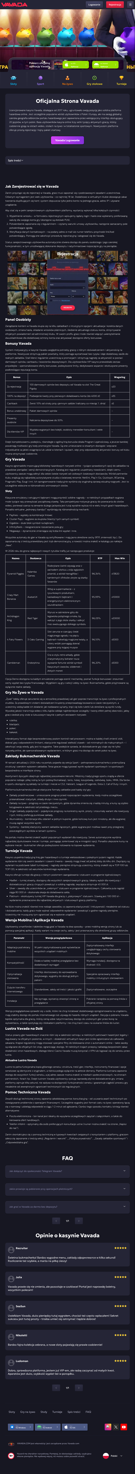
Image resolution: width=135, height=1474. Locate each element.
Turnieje (57, 1411)
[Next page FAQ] (79, 1221)
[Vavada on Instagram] (108, 1427)
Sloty (12, 1411)
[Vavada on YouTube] (124, 1427)
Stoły (43, 1411)
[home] (14, 5)
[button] (131, 40)
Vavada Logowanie (67, 140)
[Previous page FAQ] (56, 1221)
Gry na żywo (27, 1411)
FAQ (88, 1411)
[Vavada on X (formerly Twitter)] (116, 1427)
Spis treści (74, 1411)
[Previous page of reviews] (56, 1388)
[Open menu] (130, 4)
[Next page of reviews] (79, 1388)
